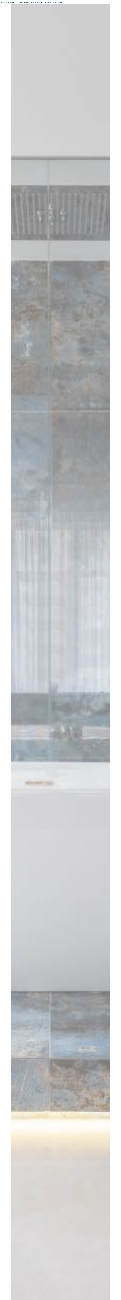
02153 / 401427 (38, 2)
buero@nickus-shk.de (54, 2)
